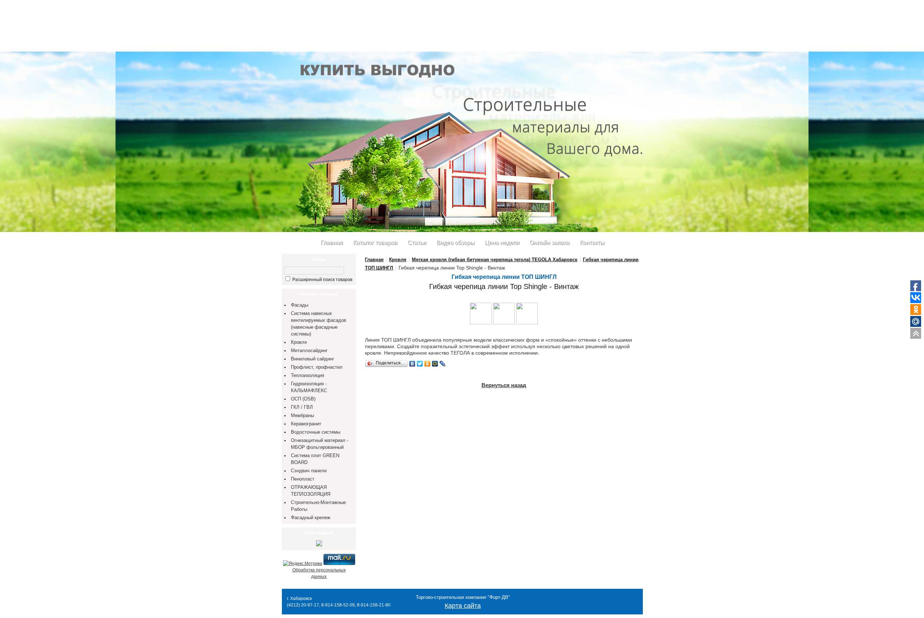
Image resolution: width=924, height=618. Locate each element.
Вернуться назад (503, 385)
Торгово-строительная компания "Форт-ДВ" (463, 597)
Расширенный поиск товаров (321, 279)
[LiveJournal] (442, 363)
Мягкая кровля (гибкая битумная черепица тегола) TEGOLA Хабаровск (495, 259)
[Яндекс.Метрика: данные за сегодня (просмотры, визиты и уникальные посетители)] (302, 563)
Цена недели (502, 243)
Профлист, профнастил (317, 367)
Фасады (299, 305)
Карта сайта (463, 605)
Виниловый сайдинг (312, 358)
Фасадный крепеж (310, 517)
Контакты (592, 243)
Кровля (299, 342)
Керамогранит (306, 423)
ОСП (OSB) (303, 399)
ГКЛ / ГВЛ (302, 407)
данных (319, 576)
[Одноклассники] (427, 363)
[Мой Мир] (435, 363)
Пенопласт (302, 479)
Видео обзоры (455, 243)
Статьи (416, 243)
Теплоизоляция (307, 375)
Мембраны (302, 415)
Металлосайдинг (309, 350)
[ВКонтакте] (412, 363)
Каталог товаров (375, 243)
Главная (332, 243)
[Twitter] (420, 363)
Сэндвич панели (309, 470)
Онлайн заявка (549, 243)
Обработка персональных (319, 570)
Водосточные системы (315, 432)
